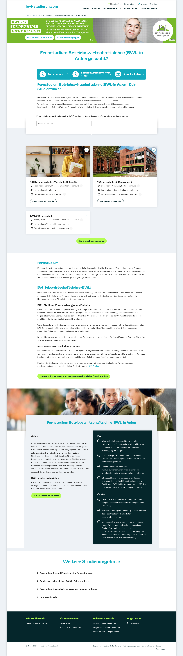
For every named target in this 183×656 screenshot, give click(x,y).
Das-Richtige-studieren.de (104, 623)
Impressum (97, 646)
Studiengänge (109, 8)
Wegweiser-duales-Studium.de (106, 627)
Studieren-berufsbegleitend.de (106, 631)
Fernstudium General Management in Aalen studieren (66, 573)
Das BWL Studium (91, 8)
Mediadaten (65, 623)
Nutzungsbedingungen (131, 646)
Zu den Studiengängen (68, 37)
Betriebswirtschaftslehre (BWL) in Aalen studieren (64, 581)
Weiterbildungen (148, 8)
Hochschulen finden (128, 8)
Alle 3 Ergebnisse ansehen (91, 240)
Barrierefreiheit (148, 646)
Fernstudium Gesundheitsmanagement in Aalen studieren (68, 589)
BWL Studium (94, 366)
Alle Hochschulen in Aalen (46, 495)
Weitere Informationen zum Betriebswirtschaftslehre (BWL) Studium (74, 376)
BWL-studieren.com (33, 15)
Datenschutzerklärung (112, 646)
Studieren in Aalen (49, 597)
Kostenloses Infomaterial (39, 37)
